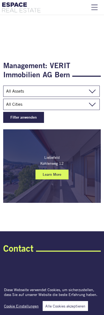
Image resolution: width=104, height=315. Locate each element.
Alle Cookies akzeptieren (65, 306)
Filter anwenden (23, 117)
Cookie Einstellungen (21, 306)
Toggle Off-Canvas (94, 7)
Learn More (52, 174)
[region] (52, 297)
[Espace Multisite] (21, 7)
